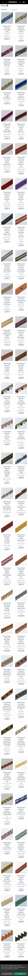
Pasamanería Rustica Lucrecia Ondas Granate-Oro (21, 161)
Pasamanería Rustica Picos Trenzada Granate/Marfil (21, 401)
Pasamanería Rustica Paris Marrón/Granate (21, 505)
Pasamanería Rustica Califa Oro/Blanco (7, 95)
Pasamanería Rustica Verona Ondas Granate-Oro (7, 196)
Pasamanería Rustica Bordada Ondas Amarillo (7, 606)
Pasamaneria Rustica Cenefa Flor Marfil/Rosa (7, 672)
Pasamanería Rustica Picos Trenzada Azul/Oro (7, 400)
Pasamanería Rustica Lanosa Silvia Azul (21, 95)
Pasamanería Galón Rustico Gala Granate (21, 879)
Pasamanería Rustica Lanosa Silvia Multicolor (7, 160)
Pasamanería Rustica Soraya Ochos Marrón (21, 366)
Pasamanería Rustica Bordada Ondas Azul (21, 605)
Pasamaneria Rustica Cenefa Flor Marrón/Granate (21, 672)
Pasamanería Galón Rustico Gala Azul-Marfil (21, 846)
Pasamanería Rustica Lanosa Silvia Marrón (21, 127)
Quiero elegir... (4, 970)
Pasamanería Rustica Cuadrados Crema (21, 28)
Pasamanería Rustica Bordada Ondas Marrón (7, 639)
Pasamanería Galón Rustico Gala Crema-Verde (7, 879)
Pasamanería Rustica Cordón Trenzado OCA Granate (21, 231)
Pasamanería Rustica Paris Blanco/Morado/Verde (7, 505)
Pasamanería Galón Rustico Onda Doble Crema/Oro (21, 776)
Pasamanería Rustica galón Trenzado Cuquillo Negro (7, 471)
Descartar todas (7, 973)
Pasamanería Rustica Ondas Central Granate (7, 538)
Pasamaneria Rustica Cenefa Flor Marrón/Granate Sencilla (7, 706)
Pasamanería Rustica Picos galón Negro (21, 946)
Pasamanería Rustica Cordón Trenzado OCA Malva (7, 267)
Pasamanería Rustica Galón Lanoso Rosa (7, 845)
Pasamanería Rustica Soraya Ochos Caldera (7, 366)
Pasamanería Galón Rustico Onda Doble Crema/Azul (21, 741)
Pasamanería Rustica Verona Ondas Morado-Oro (21, 196)
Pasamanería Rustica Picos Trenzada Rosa (7, 435)
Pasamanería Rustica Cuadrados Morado (7, 61)
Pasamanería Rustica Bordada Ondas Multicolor (21, 639)
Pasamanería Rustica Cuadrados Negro (21, 61)
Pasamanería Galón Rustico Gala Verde (21, 911)
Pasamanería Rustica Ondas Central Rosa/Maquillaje (7, 572)
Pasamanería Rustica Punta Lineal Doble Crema (7, 333)
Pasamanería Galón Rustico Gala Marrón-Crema (7, 913)
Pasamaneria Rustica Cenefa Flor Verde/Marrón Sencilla (7, 741)
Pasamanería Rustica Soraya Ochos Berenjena (21, 333)
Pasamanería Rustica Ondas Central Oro (21, 537)
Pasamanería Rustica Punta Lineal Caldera (21, 299)
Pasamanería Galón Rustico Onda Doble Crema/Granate (7, 777)
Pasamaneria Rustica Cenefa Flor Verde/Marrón (21, 706)
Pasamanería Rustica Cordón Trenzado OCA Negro (21, 267)
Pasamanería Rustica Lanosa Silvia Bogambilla (7, 127)
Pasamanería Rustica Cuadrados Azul (7, 28)
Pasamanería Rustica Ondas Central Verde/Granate (21, 572)
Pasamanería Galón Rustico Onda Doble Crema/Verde (7, 811)
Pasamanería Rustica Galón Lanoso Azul (21, 810)
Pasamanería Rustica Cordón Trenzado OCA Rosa (7, 300)
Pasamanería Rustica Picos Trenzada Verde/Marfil (21, 436)
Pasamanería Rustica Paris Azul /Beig (21, 469)
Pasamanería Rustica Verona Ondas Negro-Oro (7, 230)
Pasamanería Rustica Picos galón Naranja (7, 946)
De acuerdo (20, 973)
